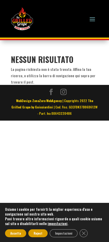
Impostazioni (63, 233)
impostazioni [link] (57, 223)
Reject (38, 233)
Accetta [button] (15, 233)
